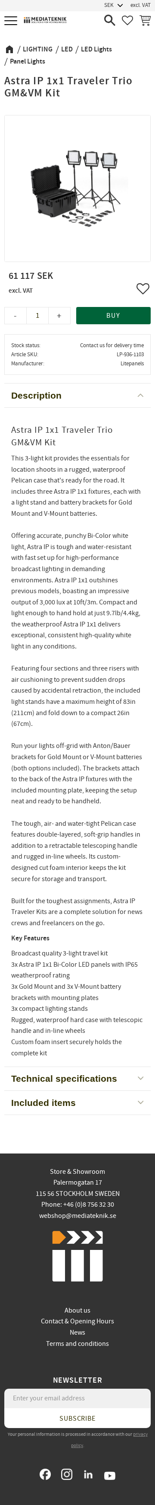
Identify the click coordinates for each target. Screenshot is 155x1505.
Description (36, 395)
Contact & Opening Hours (77, 1321)
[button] (11, 21)
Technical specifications (64, 1078)
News (77, 1332)
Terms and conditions (77, 1343)
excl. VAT (140, 5)
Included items (43, 1103)
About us (77, 1310)
